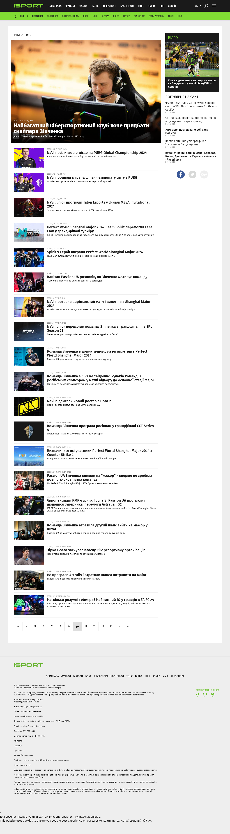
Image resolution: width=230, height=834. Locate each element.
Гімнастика (139, 16)
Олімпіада (55, 6)
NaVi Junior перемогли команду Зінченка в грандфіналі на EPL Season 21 (99, 328)
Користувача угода (22, 765)
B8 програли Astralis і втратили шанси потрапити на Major (96, 574)
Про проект (19, 750)
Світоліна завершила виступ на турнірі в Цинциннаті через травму (191, 119)
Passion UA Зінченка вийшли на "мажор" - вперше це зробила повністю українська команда (99, 477)
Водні (86, 16)
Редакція (18, 745)
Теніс (141, 6)
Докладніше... (91, 817)
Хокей (172, 6)
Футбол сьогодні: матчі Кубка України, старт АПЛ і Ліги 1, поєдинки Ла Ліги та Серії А (191, 106)
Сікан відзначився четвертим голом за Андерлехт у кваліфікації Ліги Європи (192, 83)
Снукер (126, 16)
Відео (173, 37)
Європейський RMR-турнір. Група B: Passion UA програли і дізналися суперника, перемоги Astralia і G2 (96, 502)
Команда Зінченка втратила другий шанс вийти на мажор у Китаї (97, 527)
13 (102, 626)
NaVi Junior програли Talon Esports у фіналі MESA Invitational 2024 (98, 204)
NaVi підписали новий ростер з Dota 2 (79, 401)
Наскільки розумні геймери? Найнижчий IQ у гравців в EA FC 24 (100, 599)
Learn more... (111, 821)
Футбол (70, 6)
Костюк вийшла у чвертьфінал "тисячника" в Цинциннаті (185, 142)
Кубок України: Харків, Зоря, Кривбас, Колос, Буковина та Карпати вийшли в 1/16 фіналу (190, 156)
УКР (197, 6)
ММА (165, 676)
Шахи (95, 16)
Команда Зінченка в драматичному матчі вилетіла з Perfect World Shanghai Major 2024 (97, 353)
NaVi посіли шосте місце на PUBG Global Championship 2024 (97, 152)
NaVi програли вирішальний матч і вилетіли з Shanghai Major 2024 (99, 303)
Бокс (95, 6)
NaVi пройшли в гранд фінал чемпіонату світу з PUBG (92, 177)
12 (94, 626)
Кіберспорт (109, 6)
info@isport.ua (35, 706)
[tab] (181, 174)
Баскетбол (127, 6)
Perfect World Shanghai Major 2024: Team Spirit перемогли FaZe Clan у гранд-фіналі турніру (99, 229)
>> (127, 626)
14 (111, 626)
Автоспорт (177, 676)
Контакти (18, 740)
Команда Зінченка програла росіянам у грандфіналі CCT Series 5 (100, 427)
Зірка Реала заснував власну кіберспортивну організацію (96, 550)
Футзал (105, 16)
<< (18, 626)
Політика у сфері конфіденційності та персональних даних (41, 760)
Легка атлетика (156, 16)
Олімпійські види (70, 16)
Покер (116, 16)
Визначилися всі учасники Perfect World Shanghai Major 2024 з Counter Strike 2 (99, 452)
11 (85, 626)
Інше (180, 16)
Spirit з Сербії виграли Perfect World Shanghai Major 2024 (95, 251)
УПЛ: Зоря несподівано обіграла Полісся (186, 131)
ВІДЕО (151, 6)
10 (77, 626)
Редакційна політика (23, 755)
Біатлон (83, 6)
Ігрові (171, 16)
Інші (161, 6)
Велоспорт (52, 16)
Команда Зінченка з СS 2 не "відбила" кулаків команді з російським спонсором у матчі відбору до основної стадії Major (100, 378)
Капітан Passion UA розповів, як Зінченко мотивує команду (97, 276)
